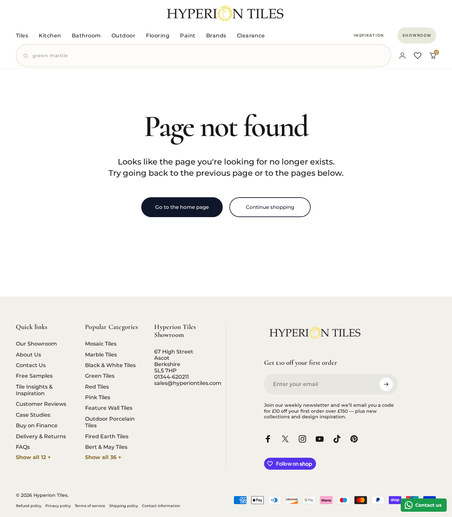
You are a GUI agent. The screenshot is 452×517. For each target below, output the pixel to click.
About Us (28, 354)
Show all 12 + (33, 457)
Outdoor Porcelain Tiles (110, 422)
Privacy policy (58, 505)
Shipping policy (123, 505)
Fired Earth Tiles (106, 436)
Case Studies (33, 414)
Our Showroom (36, 343)
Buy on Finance (37, 425)
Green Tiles (99, 375)
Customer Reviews (41, 403)
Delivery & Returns (41, 436)
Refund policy (28, 505)
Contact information (161, 505)
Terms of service (90, 505)
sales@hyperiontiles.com (187, 383)
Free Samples (34, 375)
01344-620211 (171, 377)
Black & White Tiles (110, 365)
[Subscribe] (386, 384)
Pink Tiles (97, 397)
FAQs (23, 447)
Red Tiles (97, 386)
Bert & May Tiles (106, 447)
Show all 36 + (103, 457)
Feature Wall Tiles (108, 407)
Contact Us (31, 365)
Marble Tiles (101, 354)
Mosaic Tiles (100, 343)
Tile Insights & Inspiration (34, 390)
